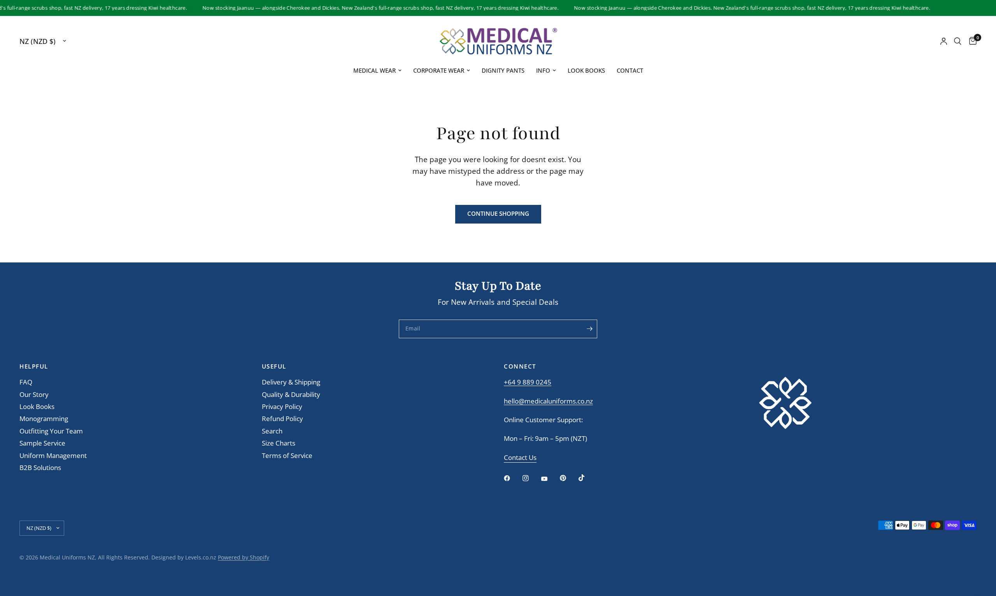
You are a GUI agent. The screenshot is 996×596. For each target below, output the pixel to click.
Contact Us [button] (520, 457)
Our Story (34, 394)
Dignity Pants (503, 70)
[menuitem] (377, 71)
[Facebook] (512, 478)
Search (272, 430)
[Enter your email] (589, 329)
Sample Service (42, 443)
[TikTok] (587, 477)
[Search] (957, 41)
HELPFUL (33, 366)
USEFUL (274, 366)
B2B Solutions (40, 467)
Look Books (586, 70)
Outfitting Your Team (51, 430)
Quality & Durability (291, 394)
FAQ (25, 382)
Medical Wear (374, 70)
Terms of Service (287, 455)
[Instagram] (531, 478)
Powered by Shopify (243, 557)
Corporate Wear (438, 70)
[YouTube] (549, 479)
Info (543, 70)
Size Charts (278, 443)
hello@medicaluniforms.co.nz (548, 401)
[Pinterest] (568, 477)
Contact (630, 70)
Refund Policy (282, 418)
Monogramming (43, 418)
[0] (971, 41)
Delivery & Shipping (291, 382)
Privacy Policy (282, 406)
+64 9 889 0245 (527, 382)
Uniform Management (53, 455)
